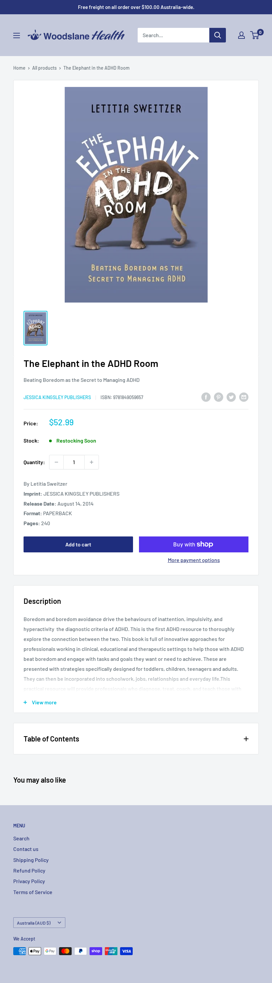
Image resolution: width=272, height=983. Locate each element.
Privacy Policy (29, 881)
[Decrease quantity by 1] (56, 462)
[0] (255, 35)
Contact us (25, 849)
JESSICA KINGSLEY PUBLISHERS (57, 397)
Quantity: (34, 462)
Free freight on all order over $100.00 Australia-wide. (136, 7)
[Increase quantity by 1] (92, 462)
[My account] (241, 35)
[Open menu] (16, 35)
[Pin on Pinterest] (218, 396)
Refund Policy (29, 870)
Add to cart (78, 544)
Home (19, 68)
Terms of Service (32, 892)
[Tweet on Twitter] (231, 396)
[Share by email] (243, 396)
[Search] (217, 35)
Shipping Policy (31, 860)
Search (21, 838)
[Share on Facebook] (206, 396)
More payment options (194, 560)
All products (44, 68)
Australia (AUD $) (33, 923)
